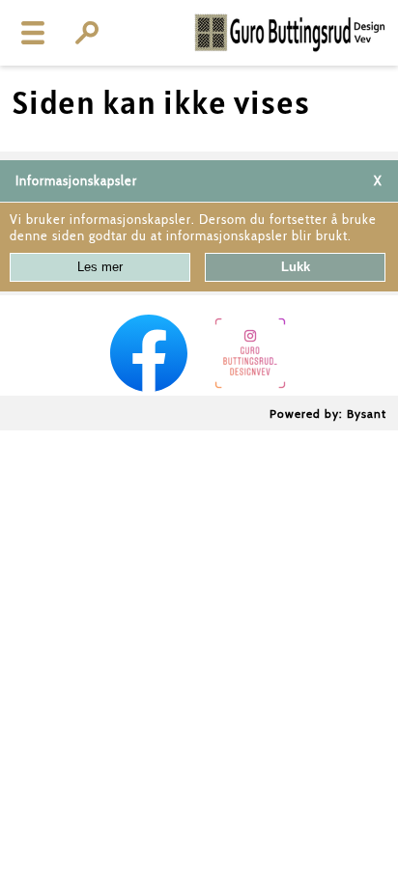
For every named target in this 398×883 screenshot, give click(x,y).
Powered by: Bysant (328, 413)
